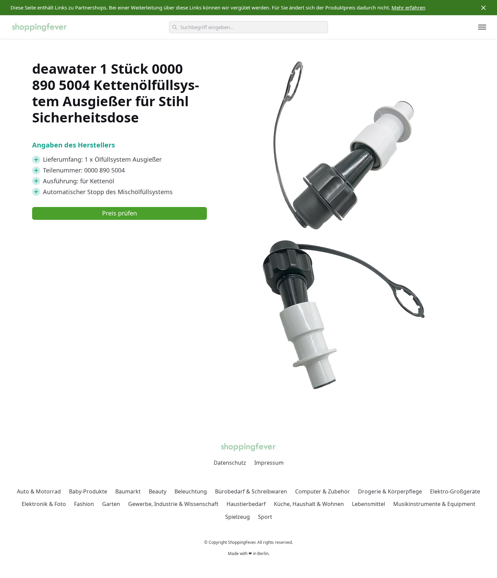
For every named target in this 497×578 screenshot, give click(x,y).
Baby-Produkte (88, 491)
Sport (265, 517)
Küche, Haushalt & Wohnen (309, 504)
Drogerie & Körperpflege (390, 491)
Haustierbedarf (246, 504)
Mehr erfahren (408, 7)
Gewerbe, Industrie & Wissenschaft (173, 504)
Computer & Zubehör (322, 491)
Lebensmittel (368, 504)
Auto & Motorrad (39, 491)
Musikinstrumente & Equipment (434, 504)
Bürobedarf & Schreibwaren (251, 491)
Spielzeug (237, 517)
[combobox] (248, 27)
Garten (111, 504)
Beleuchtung (190, 491)
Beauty (157, 491)
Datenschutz (230, 462)
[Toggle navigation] (482, 27)
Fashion (84, 504)
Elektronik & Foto (44, 504)
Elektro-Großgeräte (455, 491)
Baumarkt (128, 491)
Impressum (269, 462)
